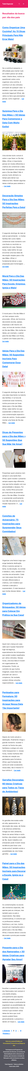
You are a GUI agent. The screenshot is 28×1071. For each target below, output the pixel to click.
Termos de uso (15, 1043)
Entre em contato (10, 1041)
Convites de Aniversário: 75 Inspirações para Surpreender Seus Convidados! (11, 524)
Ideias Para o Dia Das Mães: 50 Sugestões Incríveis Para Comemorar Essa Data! (13, 359)
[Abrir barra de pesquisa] (19, 4)
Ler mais (7, 186)
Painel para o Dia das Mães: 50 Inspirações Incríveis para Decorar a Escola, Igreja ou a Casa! (14, 871)
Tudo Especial (7, 4)
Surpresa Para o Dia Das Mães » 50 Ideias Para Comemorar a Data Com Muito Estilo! (13, 119)
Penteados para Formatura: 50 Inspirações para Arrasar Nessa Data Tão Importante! (12, 700)
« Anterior (6, 1031)
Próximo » (6, 1033)
